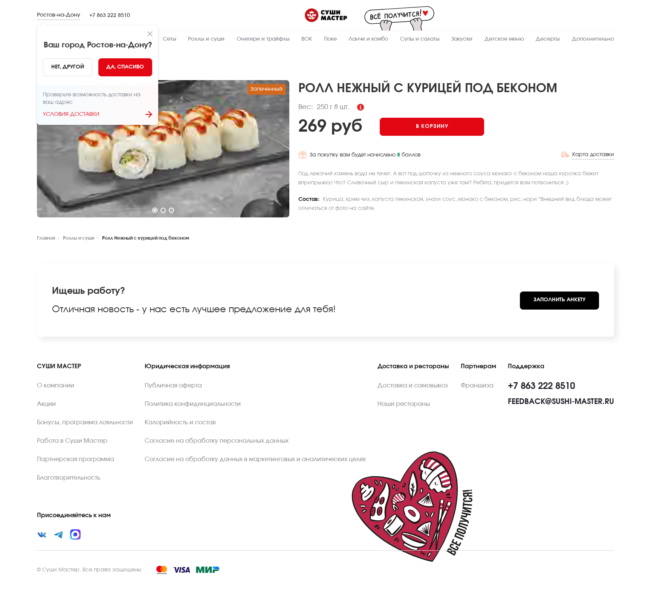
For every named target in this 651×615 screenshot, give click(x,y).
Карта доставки (593, 154)
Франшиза (477, 386)
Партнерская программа (75, 459)
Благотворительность (68, 478)
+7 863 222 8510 (109, 15)
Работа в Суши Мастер (72, 441)
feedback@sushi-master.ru (561, 401)
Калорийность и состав (180, 422)
